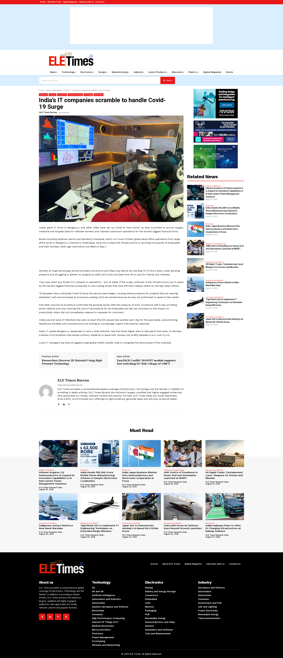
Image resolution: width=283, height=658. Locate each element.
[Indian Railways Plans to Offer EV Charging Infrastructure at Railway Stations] (224, 506)
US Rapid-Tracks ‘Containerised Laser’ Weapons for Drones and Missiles (224, 475)
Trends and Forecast (75, 95)
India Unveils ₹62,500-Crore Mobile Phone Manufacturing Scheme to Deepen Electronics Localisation (223, 211)
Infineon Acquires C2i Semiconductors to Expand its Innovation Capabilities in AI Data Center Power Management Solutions (57, 478)
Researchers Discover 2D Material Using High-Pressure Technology (72, 362)
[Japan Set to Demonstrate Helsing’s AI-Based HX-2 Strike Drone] (195, 320)
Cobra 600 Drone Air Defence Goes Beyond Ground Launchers (183, 527)
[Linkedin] (64, 404)
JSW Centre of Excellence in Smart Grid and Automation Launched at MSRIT (181, 475)
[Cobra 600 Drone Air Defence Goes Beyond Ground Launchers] (183, 506)
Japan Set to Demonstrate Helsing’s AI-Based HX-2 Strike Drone (140, 528)
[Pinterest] (58, 617)
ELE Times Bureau (48, 112)
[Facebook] (58, 404)
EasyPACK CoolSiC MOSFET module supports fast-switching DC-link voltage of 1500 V (146, 362)
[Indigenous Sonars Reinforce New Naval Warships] (195, 284)
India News (57, 90)
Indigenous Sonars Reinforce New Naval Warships (56, 527)
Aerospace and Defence (214, 262)
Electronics (43, 95)
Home (41, 90)
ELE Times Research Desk (50, 487)
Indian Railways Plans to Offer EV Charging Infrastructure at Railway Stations (223, 528)
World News (98, 95)
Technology (88, 95)
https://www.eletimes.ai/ (69, 385)
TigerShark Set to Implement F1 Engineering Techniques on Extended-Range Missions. (224, 302)
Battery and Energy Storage (216, 244)
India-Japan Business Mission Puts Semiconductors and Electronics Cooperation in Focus (223, 229)
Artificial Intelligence (213, 186)
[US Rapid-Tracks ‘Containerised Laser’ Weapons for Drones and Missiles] (195, 265)
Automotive (209, 523)
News (48, 90)
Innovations (62, 95)
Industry (52, 95)
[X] (69, 404)
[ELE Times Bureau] (46, 391)
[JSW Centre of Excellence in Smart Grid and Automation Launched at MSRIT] (195, 247)
